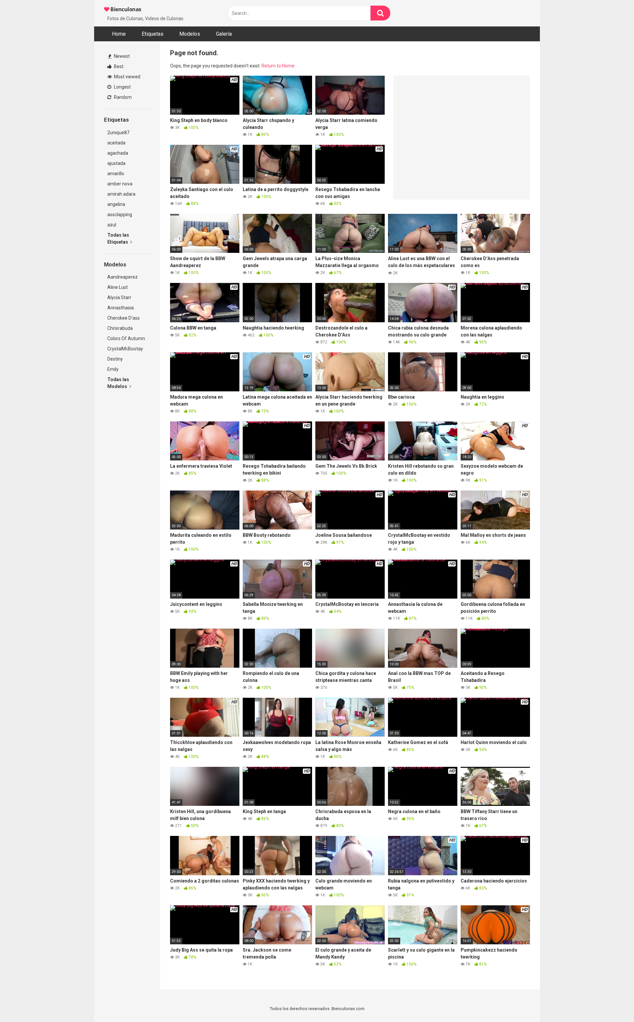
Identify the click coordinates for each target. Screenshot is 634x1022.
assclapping (119, 214)
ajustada (116, 163)
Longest (122, 87)
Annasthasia (120, 307)
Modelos (189, 34)
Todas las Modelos (118, 383)
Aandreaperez (122, 277)
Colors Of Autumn (126, 338)
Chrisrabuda (120, 328)
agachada (117, 153)
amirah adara (121, 194)
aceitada (116, 142)
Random (122, 97)
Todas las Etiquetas (118, 238)
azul (111, 224)
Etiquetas (152, 34)
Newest (121, 56)
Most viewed (126, 76)
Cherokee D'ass (123, 318)
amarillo (115, 173)
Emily (113, 369)
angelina (116, 204)
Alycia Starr (119, 297)
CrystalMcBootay (125, 348)
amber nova (119, 183)
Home (119, 34)
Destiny (115, 359)
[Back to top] (612, 1002)
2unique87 (118, 132)
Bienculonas (125, 9)
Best (118, 66)
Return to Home (278, 65)
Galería (224, 34)
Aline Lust (117, 287)
